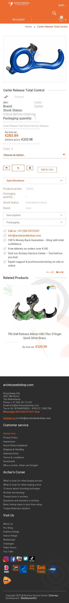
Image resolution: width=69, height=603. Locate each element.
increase (30, 168)
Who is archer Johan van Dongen (20, 465)
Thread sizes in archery (15, 496)
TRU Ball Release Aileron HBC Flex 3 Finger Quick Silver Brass (34, 335)
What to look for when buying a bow (22, 484)
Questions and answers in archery (21, 500)
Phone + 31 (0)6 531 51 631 (17, 402)
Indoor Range (10, 535)
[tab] (34, 181)
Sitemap (53, 595)
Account (18, 19)
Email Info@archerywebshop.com (21, 405)
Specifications (15, 180)
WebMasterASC (29, 598)
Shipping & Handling (13, 449)
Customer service (15, 425)
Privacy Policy (10, 437)
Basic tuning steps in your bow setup (22, 504)
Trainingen (8, 543)
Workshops (9, 539)
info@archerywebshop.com (24, 235)
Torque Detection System (16, 508)
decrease (6, 168)
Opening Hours (11, 453)
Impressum (9, 441)
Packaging (13, 222)
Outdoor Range (11, 531)
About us (8, 523)
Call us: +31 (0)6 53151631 (23, 230)
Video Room (9, 547)
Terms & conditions (13, 457)
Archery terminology (14, 492)
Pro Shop (8, 527)
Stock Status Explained (15, 445)
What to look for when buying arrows (22, 480)
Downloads (9, 461)
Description (14, 215)
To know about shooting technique (21, 488)
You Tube (8, 551)
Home (28, 26)
